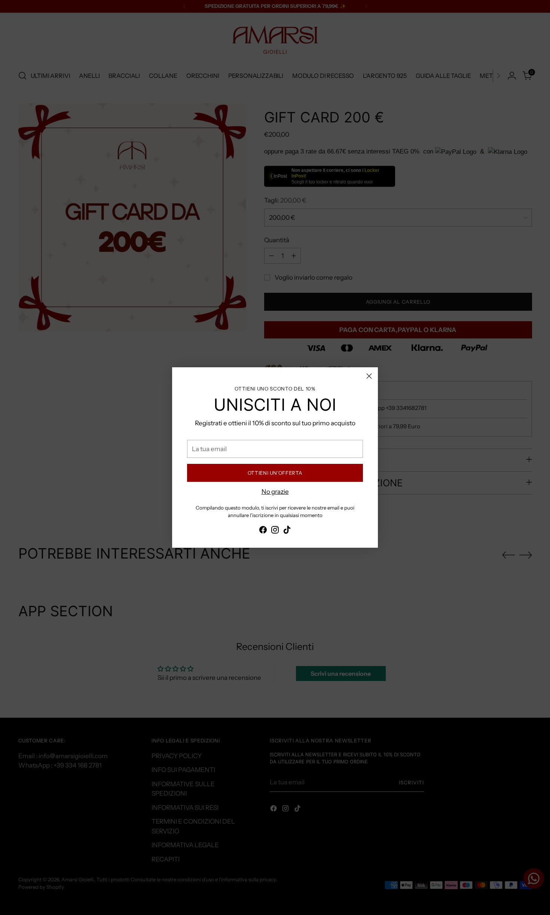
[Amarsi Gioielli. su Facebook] (263, 531)
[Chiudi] (369, 376)
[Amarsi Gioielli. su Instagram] (275, 531)
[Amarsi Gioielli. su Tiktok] (286, 531)
